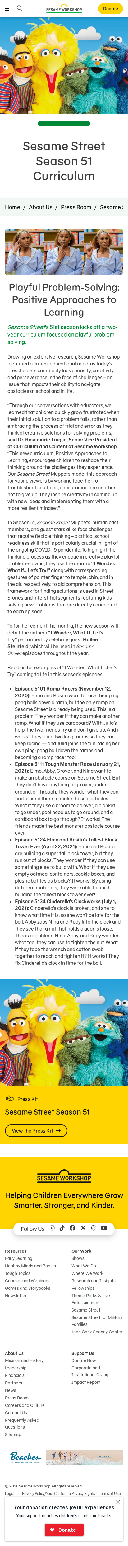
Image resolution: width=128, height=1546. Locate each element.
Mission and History (24, 1360)
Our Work (81, 1251)
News (10, 1390)
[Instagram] (52, 1229)
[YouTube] (104, 1229)
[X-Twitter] (83, 1229)
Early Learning (18, 1258)
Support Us (82, 1353)
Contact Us (16, 1413)
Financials (15, 1375)
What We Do (83, 1266)
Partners (13, 1383)
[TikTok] (62, 1229)
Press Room (76, 207)
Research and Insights (93, 1281)
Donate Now (83, 1360)
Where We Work (87, 1273)
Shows (78, 1258)
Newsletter (16, 1296)
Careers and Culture (25, 1405)
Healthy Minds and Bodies (30, 1266)
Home (13, 207)
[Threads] (93, 1229)
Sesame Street (85, 1310)
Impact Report (85, 1382)
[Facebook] (72, 1229)
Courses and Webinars (27, 1281)
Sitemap (13, 1434)
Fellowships (82, 1288)
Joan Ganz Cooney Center (96, 1332)
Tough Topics (17, 1273)
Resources (15, 1251)
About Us (41, 207)
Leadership (15, 1368)
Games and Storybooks (27, 1288)
